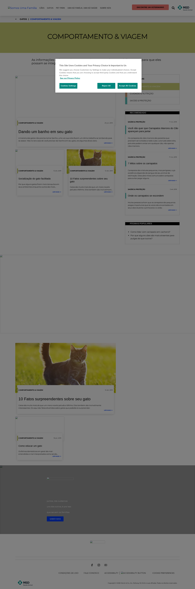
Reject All (106, 86)
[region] (98, 76)
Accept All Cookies (127, 86)
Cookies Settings (68, 86)
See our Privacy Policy (70, 78)
